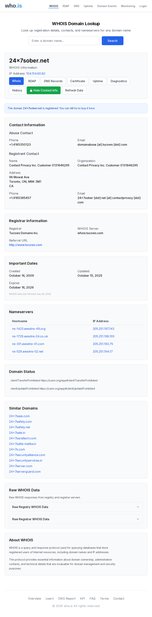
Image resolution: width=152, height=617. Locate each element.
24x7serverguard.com (25, 471)
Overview (34, 598)
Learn (50, 598)
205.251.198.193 (103, 336)
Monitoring (128, 6)
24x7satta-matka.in (22, 444)
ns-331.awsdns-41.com (28, 344)
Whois (16, 81)
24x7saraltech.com (22, 438)
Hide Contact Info (45, 90)
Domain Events (107, 6)
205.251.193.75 (103, 344)
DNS (76, 6)
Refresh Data (74, 90)
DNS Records (53, 81)
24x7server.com (20, 466)
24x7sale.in (17, 433)
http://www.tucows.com (25, 245)
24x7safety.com (20, 421)
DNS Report (66, 598)
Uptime (88, 6)
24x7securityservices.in (25, 460)
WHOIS (53, 6)
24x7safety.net (19, 427)
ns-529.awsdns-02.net (27, 351)
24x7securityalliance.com (27, 455)
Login (143, 6)
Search (113, 41)
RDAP (66, 6)
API (82, 598)
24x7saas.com (19, 416)
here (92, 108)
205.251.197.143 (103, 329)
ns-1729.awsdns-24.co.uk (30, 336)
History (17, 90)
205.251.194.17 (103, 351)
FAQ (92, 598)
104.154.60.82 (35, 73)
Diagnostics (119, 81)
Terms (104, 598)
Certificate (77, 81)
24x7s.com (17, 449)
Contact (118, 598)
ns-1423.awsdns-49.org (28, 329)
